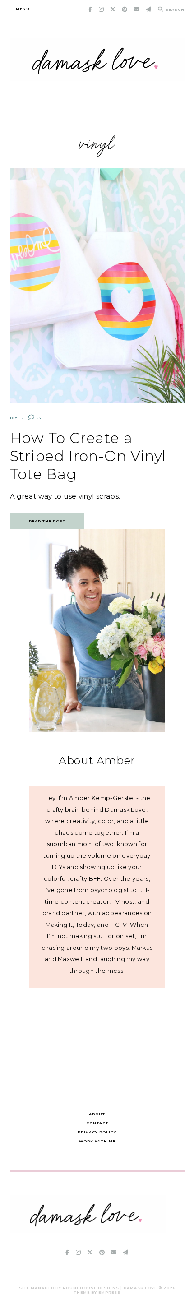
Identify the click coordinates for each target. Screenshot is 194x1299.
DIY (14, 418)
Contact (97, 1123)
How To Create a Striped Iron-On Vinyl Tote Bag (88, 456)
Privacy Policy (97, 1132)
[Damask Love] (88, 1230)
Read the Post (47, 521)
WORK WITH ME (97, 1141)
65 (38, 418)
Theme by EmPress (97, 1292)
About (97, 1114)
